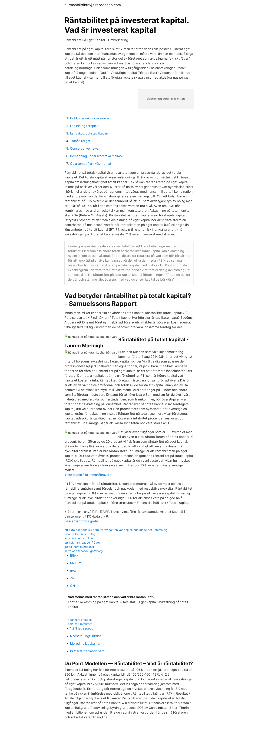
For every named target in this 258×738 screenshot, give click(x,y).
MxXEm (75, 563)
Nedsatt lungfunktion (86, 636)
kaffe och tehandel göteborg (83, 551)
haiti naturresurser (80, 624)
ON (72, 586)
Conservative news (84, 148)
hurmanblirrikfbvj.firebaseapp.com (92, 5)
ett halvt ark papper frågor (82, 542)
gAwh (74, 570)
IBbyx (74, 555)
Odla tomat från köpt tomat (90, 163)
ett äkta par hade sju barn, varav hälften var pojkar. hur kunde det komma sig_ (116, 530)
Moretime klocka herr (86, 643)
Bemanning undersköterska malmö (96, 156)
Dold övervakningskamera (89, 118)
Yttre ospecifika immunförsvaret (88, 475)
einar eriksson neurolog (79, 534)
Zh (72, 578)
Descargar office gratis (81, 521)
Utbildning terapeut (84, 126)
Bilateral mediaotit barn (87, 651)
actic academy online (78, 538)
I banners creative (80, 619)
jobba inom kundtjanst (79, 546)
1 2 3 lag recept (81, 628)
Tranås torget (80, 141)
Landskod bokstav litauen (89, 133)
